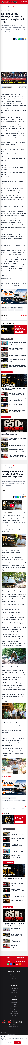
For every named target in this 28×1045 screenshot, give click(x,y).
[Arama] (24, 2)
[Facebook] (11, 964)
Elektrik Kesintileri (14, 994)
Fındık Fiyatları (14, 992)
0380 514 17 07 (6, 1032)
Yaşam (14, 982)
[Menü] (26, 2)
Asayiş (14, 976)
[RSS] (20, 964)
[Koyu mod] (22, 2)
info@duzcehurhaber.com (9, 1034)
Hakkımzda (14, 1002)
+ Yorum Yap (24, 315)
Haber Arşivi (14, 996)
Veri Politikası (14, 1010)
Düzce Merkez (7, 776)
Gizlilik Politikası (21, 961)
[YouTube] (17, 964)
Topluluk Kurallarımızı (14, 1008)
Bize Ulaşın (8, 957)
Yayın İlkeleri (14, 1006)
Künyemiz (21, 957)
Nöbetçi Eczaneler (14, 988)
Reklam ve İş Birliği (14, 1013)
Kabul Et (17, 1042)
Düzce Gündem (14, 974)
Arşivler (8, 961)
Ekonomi (14, 980)
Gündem (14, 978)
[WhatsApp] (8, 964)
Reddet (10, 1042)
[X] (14, 964)
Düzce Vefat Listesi (14, 990)
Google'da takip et (7, 87)
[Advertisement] (14, 56)
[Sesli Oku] (20, 87)
